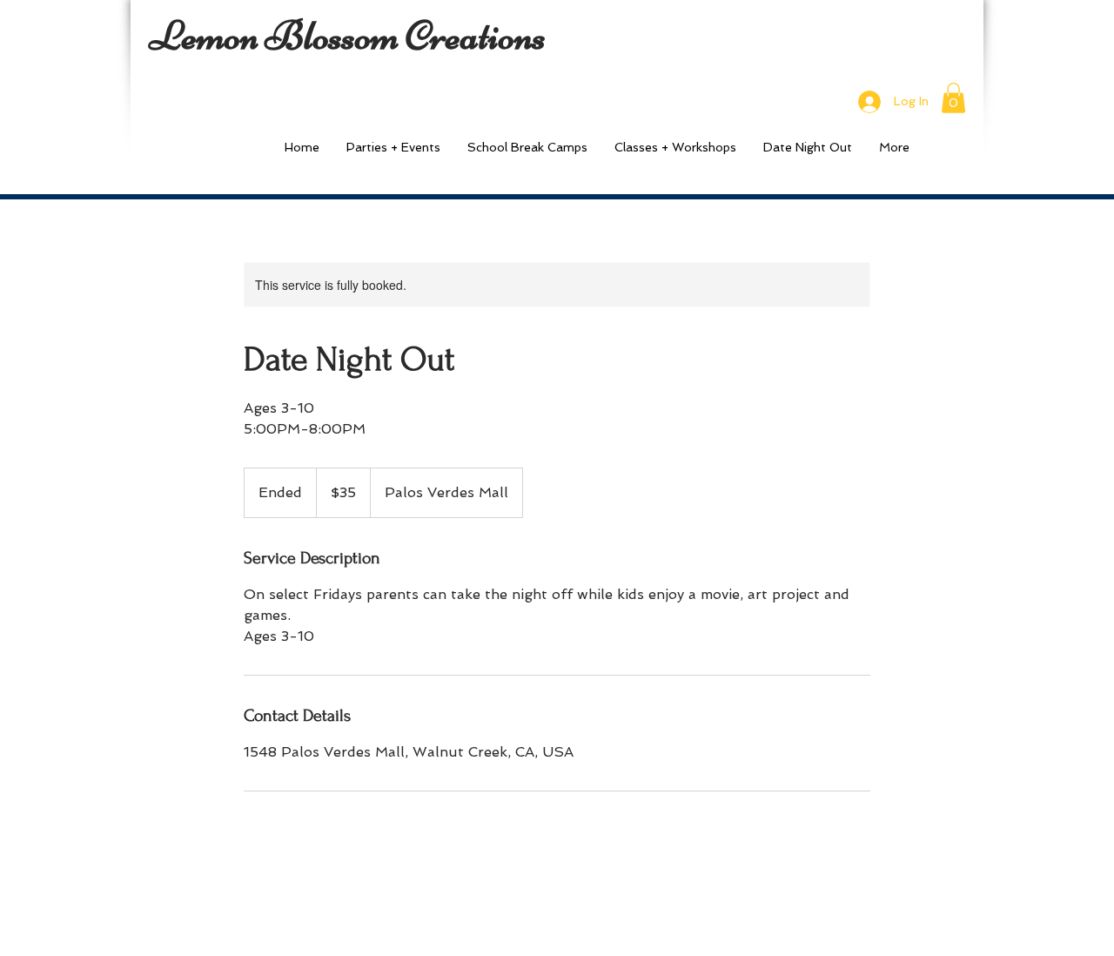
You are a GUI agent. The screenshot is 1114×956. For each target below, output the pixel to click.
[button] (953, 98)
